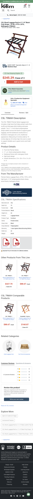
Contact (25, 477)
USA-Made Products (9, 474)
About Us (25, 472)
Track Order (9, 479)
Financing (9, 484)
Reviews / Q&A (23, 113)
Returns (9, 482)
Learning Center (25, 469)
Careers (25, 474)
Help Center (25, 464)
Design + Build (9, 464)
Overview (7, 113)
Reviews (25, 484)
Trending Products (9, 477)
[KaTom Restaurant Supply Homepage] (7, 6)
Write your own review (16, 399)
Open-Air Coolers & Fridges (9, 416)
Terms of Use (12, 493)
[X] (14, 495)
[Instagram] (20, 495)
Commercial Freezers (8, 420)
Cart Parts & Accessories (24, 354)
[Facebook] (11, 495)
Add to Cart (18, 82)
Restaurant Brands (9, 467)
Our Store (25, 479)
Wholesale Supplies (9, 469)
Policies (25, 467)
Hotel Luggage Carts (9, 354)
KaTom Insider (25, 482)
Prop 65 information (12, 250)
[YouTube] (23, 495)
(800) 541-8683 (16, 102)
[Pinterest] (17, 495)
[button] (25, 6)
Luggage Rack (6, 18)
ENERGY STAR (9, 472)
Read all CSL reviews (7, 405)
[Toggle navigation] (3, 10)
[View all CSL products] (16, 184)
